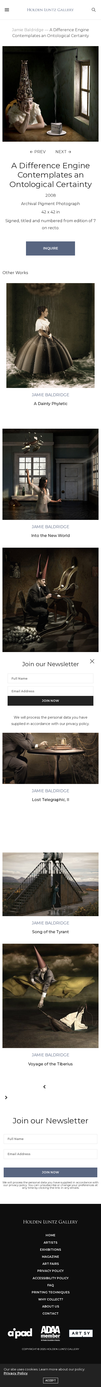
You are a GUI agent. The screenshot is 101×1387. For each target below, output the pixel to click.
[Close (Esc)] (92, 661)
